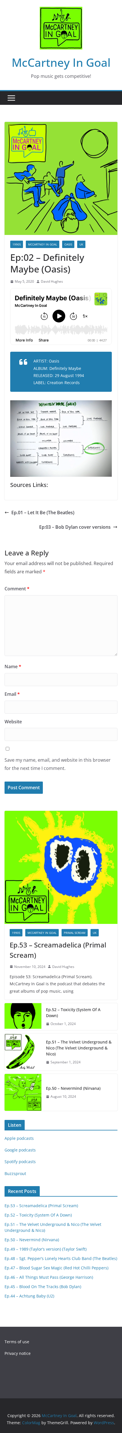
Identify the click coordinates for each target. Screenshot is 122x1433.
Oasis (68, 244)
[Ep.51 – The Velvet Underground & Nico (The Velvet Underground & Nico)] (23, 1052)
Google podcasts (20, 1150)
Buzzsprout (15, 1173)
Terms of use (17, 1341)
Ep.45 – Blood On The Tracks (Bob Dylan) (43, 1286)
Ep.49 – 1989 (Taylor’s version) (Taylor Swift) (46, 1249)
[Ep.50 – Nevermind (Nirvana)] (23, 1092)
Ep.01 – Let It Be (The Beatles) (42, 512)
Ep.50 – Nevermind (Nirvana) (73, 1088)
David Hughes (52, 281)
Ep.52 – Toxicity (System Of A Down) (73, 1012)
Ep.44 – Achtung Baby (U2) (29, 1296)
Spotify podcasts (20, 1161)
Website (13, 721)
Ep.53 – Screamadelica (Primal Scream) (58, 950)
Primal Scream (74, 933)
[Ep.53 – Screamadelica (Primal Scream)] (61, 867)
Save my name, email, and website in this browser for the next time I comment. (58, 764)
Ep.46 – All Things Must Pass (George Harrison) (49, 1277)
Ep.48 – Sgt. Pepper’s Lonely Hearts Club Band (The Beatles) (61, 1258)
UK (81, 244)
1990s (16, 244)
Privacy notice (18, 1353)
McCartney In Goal (61, 62)
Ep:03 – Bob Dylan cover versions (75, 527)
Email (12, 694)
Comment (17, 589)
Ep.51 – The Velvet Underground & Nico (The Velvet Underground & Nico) (79, 1048)
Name (13, 666)
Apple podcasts (19, 1138)
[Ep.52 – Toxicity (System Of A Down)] (23, 1016)
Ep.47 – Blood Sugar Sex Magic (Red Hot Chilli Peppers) (56, 1267)
